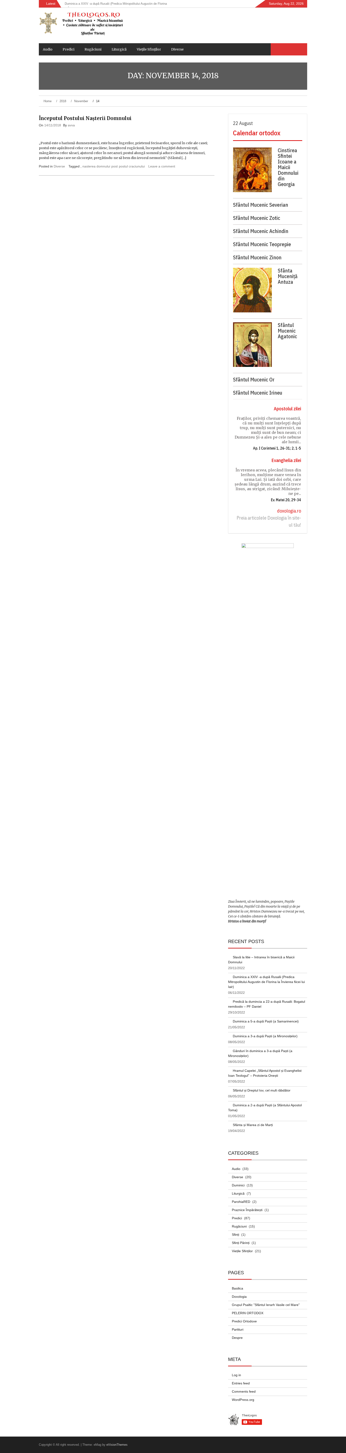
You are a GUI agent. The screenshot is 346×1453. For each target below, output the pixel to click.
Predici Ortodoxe (244, 1321)
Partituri (237, 1329)
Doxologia (239, 1296)
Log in (236, 1375)
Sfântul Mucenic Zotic (256, 218)
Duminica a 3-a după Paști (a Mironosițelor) (265, 1036)
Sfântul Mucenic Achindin (260, 231)
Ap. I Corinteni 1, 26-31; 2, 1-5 (277, 448)
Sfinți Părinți (240, 1243)
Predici (68, 49)
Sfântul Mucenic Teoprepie (262, 244)
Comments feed (244, 1391)
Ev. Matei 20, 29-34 (286, 499)
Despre (237, 1338)
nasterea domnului (96, 166)
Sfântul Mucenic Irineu (257, 393)
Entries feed (241, 1383)
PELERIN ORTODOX (247, 1313)
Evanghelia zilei (286, 460)
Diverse (177, 49)
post (114, 166)
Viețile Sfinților (149, 49)
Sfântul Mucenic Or (253, 379)
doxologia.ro (289, 511)
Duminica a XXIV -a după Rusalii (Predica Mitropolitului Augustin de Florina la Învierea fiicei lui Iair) (266, 982)
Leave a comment (161, 166)
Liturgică (119, 49)
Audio (47, 49)
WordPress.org (243, 1400)
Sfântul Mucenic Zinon (257, 257)
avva (71, 125)
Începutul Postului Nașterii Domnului (85, 118)
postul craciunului (132, 166)
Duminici (238, 1185)
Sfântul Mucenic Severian (260, 205)
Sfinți (235, 1234)
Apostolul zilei (287, 408)
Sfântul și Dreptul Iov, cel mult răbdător (261, 1090)
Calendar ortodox (256, 132)
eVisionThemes (117, 1444)
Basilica (237, 1288)
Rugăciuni (92, 49)
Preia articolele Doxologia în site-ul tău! (269, 521)
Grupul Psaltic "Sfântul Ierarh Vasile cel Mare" (266, 1305)
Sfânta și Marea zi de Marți (253, 1125)
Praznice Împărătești (247, 1210)
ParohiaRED (241, 1202)
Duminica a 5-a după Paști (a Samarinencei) (266, 1021)
